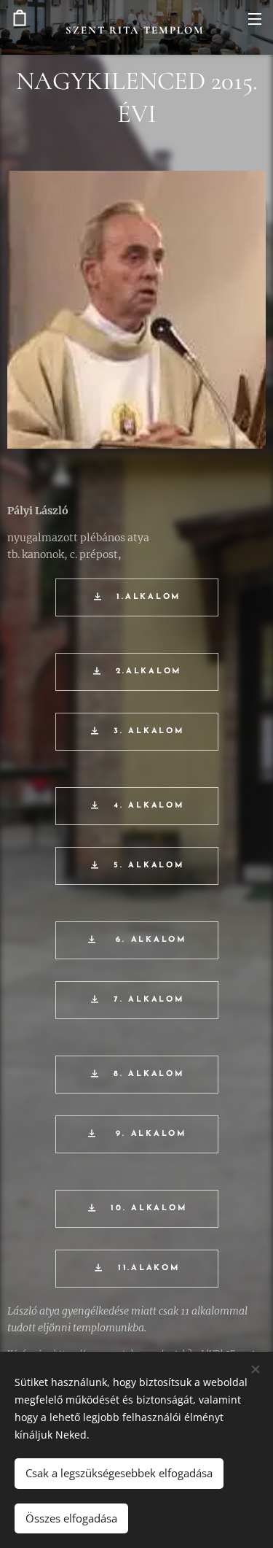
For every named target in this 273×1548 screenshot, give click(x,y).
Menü (254, 18)
